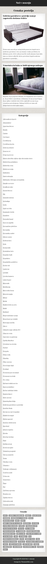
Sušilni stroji (7, 444)
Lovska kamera (8, 276)
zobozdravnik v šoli (30, 547)
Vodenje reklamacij (9, 469)
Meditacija (6, 287)
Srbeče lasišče (8, 430)
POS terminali (30, 529)
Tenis (5, 458)
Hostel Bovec (7, 190)
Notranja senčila (8, 323)
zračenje (40, 547)
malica (31, 518)
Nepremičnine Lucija (10, 315)
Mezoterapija (8, 294)
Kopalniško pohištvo (10, 262)
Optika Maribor (8, 340)
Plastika (6, 358)
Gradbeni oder (8, 187)
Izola (4, 205)
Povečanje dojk (8, 365)
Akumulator (7, 123)
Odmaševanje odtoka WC (11, 330)
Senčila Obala (7, 408)
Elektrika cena (8, 165)
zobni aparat (7, 547)
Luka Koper (7, 280)
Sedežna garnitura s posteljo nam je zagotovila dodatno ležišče (19, 17)
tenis (15, 536)
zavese (5, 544)
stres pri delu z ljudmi (34, 534)
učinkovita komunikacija (10, 539)
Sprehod (6, 426)
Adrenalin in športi (9, 119)
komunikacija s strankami (19, 518)
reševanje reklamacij (33, 531)
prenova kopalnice (8, 531)
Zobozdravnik (8, 501)
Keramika (6, 230)
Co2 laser (6, 137)
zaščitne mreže (27, 544)
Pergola (6, 351)
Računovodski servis (10, 383)
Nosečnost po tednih (10, 319)
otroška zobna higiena (10, 526)
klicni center (37, 515)
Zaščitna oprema (9, 490)
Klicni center (7, 237)
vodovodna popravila (10, 542)
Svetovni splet (8, 448)
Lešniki (5, 273)
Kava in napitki (8, 223)
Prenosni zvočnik (9, 376)
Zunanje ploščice (9, 505)
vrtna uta (21, 542)
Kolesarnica (7, 240)
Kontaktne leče (8, 251)
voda (37, 539)
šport (5, 549)
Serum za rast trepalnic (11, 412)
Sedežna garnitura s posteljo (13, 405)
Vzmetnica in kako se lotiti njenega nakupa (23, 65)
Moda (5, 301)
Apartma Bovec (8, 126)
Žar (4, 487)
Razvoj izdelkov (8, 387)
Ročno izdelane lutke (10, 390)
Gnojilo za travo (8, 183)
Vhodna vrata (7, 462)
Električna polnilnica (10, 162)
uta (30, 536)
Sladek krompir (8, 415)
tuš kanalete (23, 536)
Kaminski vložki (8, 212)
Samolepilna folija (9, 401)
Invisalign (6, 201)
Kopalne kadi (7, 255)
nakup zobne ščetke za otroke (12, 523)
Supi (4, 440)
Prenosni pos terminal (11, 372)
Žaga (4, 483)
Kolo (4, 244)
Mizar (5, 298)
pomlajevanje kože (31, 526)
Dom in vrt (6, 151)
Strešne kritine (8, 437)
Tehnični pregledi (9, 451)
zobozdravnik (17, 547)
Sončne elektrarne (9, 423)
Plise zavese (7, 362)
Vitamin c (6, 465)
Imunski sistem (8, 198)
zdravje (36, 544)
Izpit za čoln (7, 208)
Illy (4, 194)
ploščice (21, 526)
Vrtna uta (6, 476)
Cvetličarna (7, 141)
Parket (5, 348)
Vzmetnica (6, 480)
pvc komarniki (20, 531)
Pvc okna (6, 380)
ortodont (35, 523)
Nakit (5, 308)
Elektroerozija (8, 169)
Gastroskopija (8, 176)
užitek (22, 539)
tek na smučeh (7, 536)
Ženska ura (7, 494)
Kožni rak (6, 265)
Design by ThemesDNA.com (23, 562)
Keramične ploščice (10, 226)
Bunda (5, 130)
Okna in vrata (7, 333)
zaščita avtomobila (15, 544)
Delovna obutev (8, 148)
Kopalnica (6, 258)
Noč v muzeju (23, 2)
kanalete (28, 515)
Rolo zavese (7, 398)
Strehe (5, 433)
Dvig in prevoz (8, 155)
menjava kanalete (8, 521)
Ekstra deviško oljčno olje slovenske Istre (17, 158)
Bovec (5, 515)
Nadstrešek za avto (10, 305)
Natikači (6, 312)
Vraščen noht (7, 473)
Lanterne (6, 269)
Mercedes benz (8, 290)
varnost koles (30, 539)
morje (17, 521)
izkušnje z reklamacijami (16, 515)
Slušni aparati (8, 419)
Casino (5, 133)
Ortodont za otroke (10, 344)
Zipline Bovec (8, 497)
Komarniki (6, 248)
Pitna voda (6, 355)
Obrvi (5, 326)
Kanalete (6, 215)
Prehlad (6, 369)
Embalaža (6, 173)
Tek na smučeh (8, 455)
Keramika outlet (8, 233)
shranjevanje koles (9, 534)
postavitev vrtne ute (10, 529)
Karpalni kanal (8, 219)
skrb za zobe (21, 534)
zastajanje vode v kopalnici (35, 542)
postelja (21, 529)
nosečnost (27, 523)
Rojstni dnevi (7, 394)
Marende (6, 283)
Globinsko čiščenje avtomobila (13, 180)
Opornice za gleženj (10, 337)
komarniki (6, 518)
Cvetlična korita (8, 144)
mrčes (23, 521)
